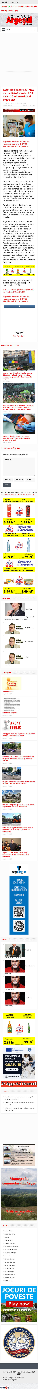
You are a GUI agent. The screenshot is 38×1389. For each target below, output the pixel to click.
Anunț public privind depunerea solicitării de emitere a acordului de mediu (18, 735)
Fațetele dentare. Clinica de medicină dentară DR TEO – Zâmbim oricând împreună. (16, 144)
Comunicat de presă (9, 713)
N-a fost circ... (29, 627)
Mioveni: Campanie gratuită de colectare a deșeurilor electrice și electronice (18, 806)
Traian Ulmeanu (10, 1278)
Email (33, 105)
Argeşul (12, 103)
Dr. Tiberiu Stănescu (11, 1250)
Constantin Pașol (10, 1243)
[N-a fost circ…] (15, 627)
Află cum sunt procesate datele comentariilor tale (18, 495)
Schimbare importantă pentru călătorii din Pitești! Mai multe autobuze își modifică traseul (18, 759)
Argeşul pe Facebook (16, 1378)
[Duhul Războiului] (15, 657)
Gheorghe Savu (10, 1265)
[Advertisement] (19, 52)
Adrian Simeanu (10, 1234)
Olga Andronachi (10, 1275)
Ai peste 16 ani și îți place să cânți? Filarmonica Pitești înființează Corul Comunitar (15, 854)
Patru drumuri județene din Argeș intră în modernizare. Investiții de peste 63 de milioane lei (17, 829)
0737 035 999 (15, 6)
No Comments (7, 105)
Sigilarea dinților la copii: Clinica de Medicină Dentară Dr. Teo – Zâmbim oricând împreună (16, 438)
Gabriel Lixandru (10, 1259)
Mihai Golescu (9, 1268)
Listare (26, 105)
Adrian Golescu (9, 1231)
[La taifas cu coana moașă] (15, 998)
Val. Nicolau (8, 1281)
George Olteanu (10, 1262)
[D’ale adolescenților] (15, 982)
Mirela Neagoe (9, 1271)
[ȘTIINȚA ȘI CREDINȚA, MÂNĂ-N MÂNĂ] (15, 950)
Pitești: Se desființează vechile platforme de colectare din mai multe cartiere (18, 783)
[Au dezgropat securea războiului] (15, 641)
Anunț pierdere (7, 692)
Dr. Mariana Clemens (11, 1246)
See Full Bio (18, 336)
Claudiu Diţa (8, 1240)
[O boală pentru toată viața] (15, 966)
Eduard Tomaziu (10, 1256)
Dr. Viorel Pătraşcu (10, 1253)
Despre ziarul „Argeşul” (9, 1380)
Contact (4, 6)
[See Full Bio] (24, 336)
